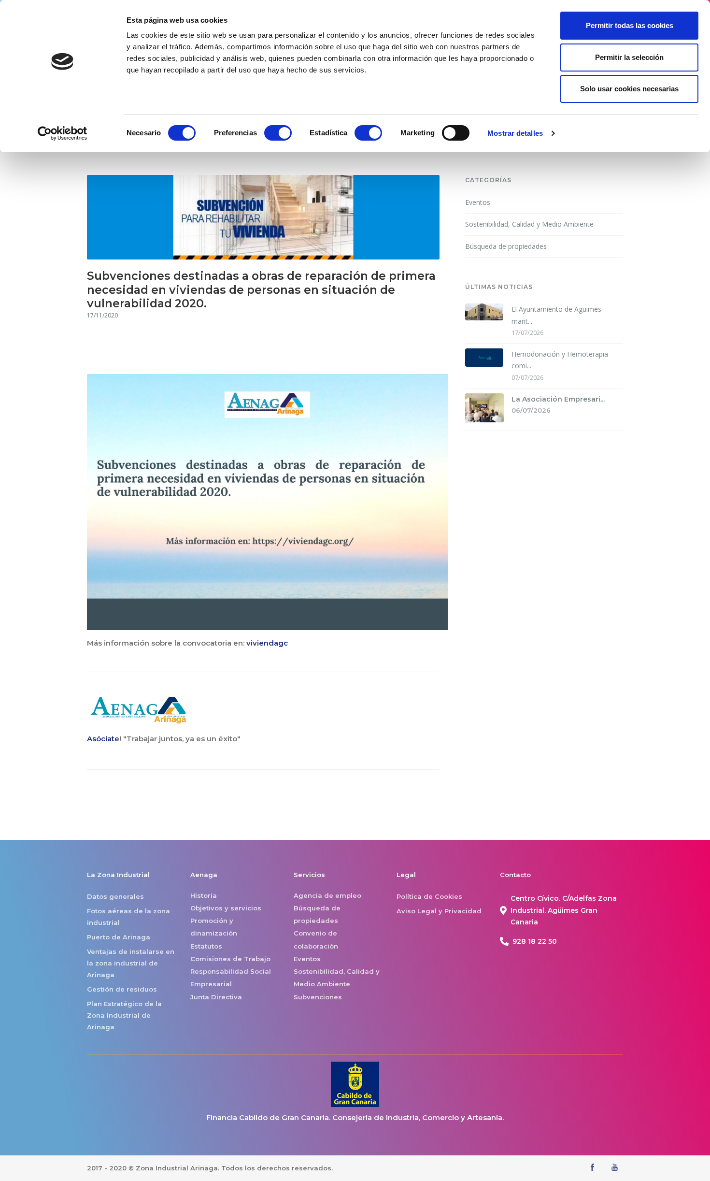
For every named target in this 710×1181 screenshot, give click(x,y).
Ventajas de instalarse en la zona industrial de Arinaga (130, 963)
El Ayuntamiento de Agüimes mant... (556, 315)
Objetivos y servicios (225, 908)
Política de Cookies (429, 896)
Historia (203, 895)
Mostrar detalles (515, 133)
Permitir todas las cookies (629, 25)
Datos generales (115, 896)
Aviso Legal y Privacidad (439, 911)
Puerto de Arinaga (118, 937)
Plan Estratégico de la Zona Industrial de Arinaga (124, 1015)
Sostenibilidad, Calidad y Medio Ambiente (529, 224)
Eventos (477, 202)
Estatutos (206, 946)
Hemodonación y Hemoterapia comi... (559, 360)
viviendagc (267, 643)
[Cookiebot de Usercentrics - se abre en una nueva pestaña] (62, 133)
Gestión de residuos (122, 989)
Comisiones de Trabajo (230, 959)
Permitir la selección (629, 57)
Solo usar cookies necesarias (629, 89)
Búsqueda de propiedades (506, 246)
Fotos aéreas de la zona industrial (128, 916)
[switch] (278, 133)
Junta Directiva (216, 997)
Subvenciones (318, 997)
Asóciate (103, 738)
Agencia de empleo (327, 895)
